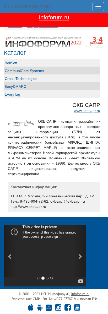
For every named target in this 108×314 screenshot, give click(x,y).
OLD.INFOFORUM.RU (28, 6)
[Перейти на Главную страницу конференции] (54, 42)
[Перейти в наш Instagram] (58, 309)
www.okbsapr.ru (87, 111)
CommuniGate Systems (24, 71)
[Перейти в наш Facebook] (67, 309)
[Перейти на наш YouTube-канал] (77, 309)
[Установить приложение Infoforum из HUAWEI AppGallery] (49, 309)
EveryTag (12, 94)
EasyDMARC (15, 86)
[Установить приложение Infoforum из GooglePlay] (39, 309)
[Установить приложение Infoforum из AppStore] (31, 309)
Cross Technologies (21, 79)
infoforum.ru (80, 294)
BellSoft (11, 63)
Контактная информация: (33, 187)
